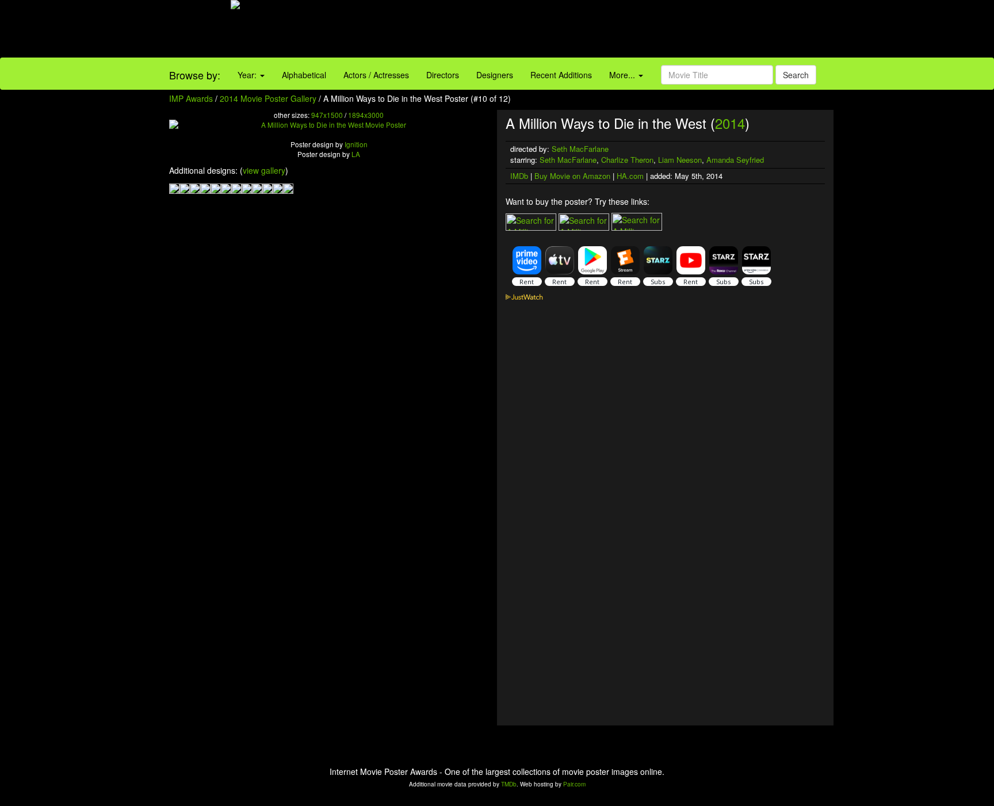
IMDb (519, 175)
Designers (494, 75)
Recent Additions (561, 75)
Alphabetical (304, 75)
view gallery (264, 170)
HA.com (630, 175)
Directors (442, 75)
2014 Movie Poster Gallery (268, 98)
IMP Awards (191, 98)
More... (623, 75)
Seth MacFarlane (580, 148)
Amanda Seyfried (735, 159)
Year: (248, 75)
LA (355, 154)
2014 (730, 123)
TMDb (509, 784)
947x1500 (327, 115)
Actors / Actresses (376, 75)
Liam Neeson (680, 159)
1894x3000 (366, 115)
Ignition (356, 144)
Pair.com (574, 784)
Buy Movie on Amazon (572, 175)
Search (796, 75)
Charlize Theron (627, 159)
